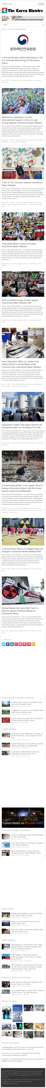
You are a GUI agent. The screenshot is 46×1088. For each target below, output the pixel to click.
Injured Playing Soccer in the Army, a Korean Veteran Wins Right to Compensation (27, 745)
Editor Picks (38, 202)
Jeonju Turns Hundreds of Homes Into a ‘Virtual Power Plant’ (25, 922)
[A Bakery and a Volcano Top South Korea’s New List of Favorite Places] (6, 704)
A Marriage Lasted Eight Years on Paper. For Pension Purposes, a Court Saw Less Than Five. (27, 736)
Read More (5, 82)
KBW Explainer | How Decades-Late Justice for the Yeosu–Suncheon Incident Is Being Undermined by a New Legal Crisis (27, 967)
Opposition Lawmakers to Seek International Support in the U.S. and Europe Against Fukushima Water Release (22, 120)
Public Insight (28, 80)
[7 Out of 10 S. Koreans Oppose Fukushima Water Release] (23, 163)
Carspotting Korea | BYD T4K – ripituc (14, 1047)
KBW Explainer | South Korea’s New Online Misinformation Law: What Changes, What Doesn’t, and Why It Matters (26, 947)
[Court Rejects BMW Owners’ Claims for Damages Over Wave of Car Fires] (6, 753)
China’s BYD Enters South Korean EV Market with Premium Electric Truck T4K (23, 1048)
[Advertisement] (23, 672)
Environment (20, 140)
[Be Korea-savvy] (23, 10)
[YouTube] (24, 644)
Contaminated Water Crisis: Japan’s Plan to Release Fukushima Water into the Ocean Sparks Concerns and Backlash (22, 488)
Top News (39, 510)
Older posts (6, 639)
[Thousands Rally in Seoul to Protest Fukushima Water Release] (23, 226)
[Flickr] (20, 644)
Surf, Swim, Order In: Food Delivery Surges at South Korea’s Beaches (27, 844)
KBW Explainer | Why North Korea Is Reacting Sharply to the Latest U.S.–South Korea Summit (26, 957)
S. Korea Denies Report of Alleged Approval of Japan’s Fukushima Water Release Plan (22, 550)
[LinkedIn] (12, 644)
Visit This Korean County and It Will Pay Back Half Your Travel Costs (27, 930)
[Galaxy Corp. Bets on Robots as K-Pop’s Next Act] (28, 1026)
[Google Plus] (16, 644)
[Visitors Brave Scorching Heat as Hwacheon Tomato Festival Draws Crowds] (6, 720)
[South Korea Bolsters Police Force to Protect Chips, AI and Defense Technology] (39, 1034)
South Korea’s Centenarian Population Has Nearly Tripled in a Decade (26, 983)
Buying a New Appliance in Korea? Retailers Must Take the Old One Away (26, 914)
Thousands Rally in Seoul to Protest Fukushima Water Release (19, 245)
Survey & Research (21, 204)
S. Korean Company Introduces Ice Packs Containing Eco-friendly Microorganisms (21, 1054)
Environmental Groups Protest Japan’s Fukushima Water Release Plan (20, 301)
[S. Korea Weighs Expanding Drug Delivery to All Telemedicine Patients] (7, 1033)
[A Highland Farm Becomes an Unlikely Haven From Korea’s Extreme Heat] (6, 711)
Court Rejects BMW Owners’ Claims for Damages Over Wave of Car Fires (25, 753)
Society (13, 204)
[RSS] (33, 644)
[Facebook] (8, 644)
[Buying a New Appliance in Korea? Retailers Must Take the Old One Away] (6, 914)
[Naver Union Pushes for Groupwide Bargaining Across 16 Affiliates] (28, 1034)
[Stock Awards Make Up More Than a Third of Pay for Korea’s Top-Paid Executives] (6, 992)
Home (3, 29)
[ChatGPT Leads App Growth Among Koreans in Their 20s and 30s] (6, 836)
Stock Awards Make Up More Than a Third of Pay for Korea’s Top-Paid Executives (27, 991)
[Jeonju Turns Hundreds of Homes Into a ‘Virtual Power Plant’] (6, 923)
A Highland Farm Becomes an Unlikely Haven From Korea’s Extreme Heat (27, 711)
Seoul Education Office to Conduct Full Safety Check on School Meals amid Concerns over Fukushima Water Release (21, 364)
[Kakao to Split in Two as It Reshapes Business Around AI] (28, 1008)
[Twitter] (3, 644)
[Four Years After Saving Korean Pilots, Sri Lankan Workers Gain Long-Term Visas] (7, 1026)
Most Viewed (24, 384)
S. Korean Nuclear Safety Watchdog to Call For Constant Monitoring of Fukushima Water (22, 60)
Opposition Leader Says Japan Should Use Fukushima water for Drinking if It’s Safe (22, 426)
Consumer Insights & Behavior (24, 202)
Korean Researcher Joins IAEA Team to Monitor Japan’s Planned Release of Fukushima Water (20, 611)
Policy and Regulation (35, 384)
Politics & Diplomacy (18, 443)
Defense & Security (17, 80)
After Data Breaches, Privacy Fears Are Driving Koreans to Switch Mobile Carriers (26, 852)
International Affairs (31, 140)
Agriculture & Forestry (20, 508)
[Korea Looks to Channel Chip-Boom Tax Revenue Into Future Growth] (39, 1008)
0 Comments (25, 706)
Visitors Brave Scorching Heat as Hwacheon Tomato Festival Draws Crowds (27, 719)
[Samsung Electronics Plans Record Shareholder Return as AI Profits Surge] (17, 1026)
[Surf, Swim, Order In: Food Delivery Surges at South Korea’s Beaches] (6, 845)
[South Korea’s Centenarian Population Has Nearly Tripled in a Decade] (6, 984)
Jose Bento (5, 1059)
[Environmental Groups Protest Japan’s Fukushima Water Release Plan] (23, 284)
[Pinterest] (29, 644)
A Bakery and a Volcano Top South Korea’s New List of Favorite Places (26, 703)
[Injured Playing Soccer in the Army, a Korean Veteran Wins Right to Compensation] (6, 745)
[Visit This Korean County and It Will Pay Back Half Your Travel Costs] (6, 931)
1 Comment (27, 971)
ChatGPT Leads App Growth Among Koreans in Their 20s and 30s (27, 836)
